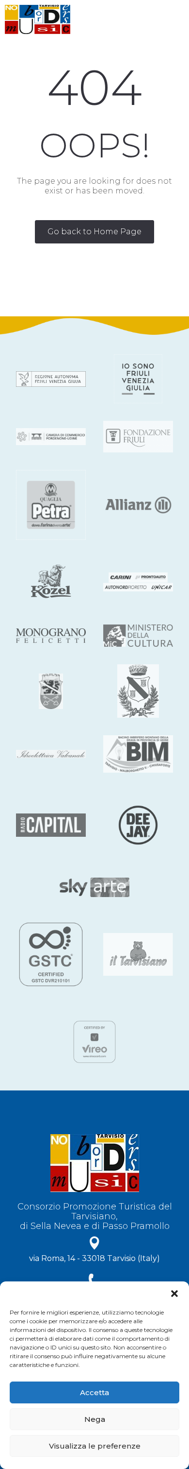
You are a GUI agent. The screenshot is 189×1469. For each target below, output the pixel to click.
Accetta (94, 1392)
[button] (174, 1293)
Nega (94, 1419)
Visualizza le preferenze (95, 1446)
